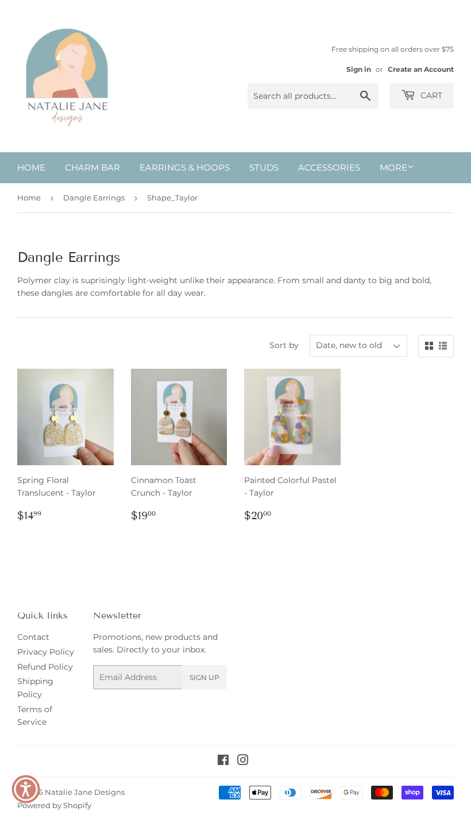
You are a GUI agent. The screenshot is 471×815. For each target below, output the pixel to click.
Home (31, 167)
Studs (264, 167)
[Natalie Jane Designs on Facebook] (223, 761)
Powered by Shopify (54, 805)
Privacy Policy (45, 652)
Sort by (284, 345)
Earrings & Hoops (185, 167)
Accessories (329, 167)
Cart (430, 95)
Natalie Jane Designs (85, 792)
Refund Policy (45, 667)
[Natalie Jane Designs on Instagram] (243, 761)
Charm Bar (92, 167)
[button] (25, 789)
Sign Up (204, 677)
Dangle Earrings (94, 197)
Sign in (358, 69)
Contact (33, 637)
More (393, 167)
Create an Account (421, 69)
